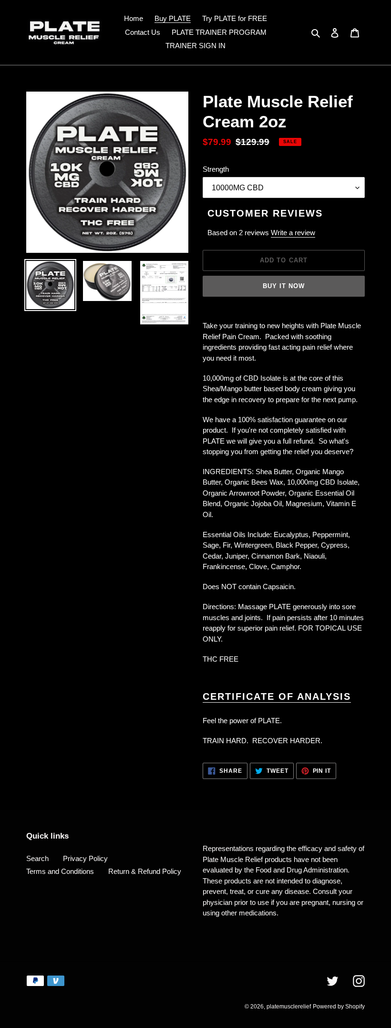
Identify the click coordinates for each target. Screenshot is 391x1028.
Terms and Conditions (60, 871)
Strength (216, 169)
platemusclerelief (289, 1006)
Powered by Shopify (339, 1006)
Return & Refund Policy (144, 871)
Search (37, 858)
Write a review (293, 232)
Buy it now (284, 286)
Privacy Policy (85, 858)
